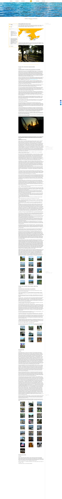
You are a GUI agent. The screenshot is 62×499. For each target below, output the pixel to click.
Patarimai (37, 1)
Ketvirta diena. (47, 395)
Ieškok (11, 1)
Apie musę (43, 1)
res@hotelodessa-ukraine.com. (31, 324)
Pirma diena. (48, 24)
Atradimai (23, 1)
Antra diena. (49, 148)
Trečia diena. (49, 272)
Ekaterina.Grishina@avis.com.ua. (34, 79)
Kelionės (17, 1)
